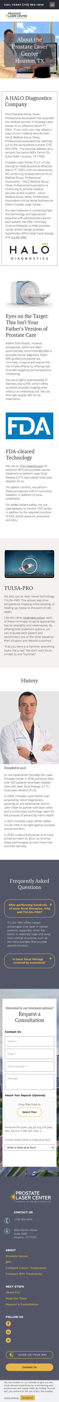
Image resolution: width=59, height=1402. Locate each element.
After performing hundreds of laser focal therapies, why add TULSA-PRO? (29, 908)
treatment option (34, 617)
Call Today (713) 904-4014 (24, 4)
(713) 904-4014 (23, 1219)
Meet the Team (16, 1298)
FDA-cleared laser (31, 466)
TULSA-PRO (18, 237)
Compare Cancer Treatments (26, 1268)
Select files (29, 1112)
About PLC (13, 1292)
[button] (52, 4)
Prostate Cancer (17, 1256)
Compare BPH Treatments (24, 1273)
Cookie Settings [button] (11, 1398)
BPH (8, 1262)
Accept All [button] (27, 1398)
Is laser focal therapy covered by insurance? (29, 960)
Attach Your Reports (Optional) (25, 1095)
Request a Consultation (22, 1304)
